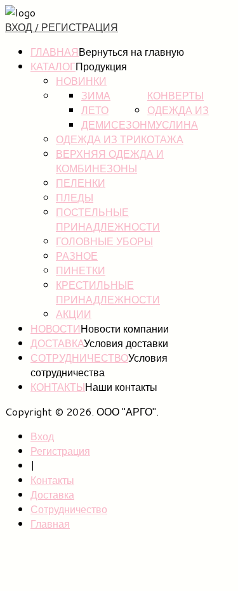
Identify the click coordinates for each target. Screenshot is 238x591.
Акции (73, 314)
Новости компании (125, 328)
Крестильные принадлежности (108, 292)
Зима (95, 95)
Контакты (57, 386)
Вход (42, 436)
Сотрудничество (79, 357)
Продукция (101, 66)
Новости (55, 328)
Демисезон (114, 124)
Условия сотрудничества (99, 364)
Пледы (74, 197)
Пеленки (80, 182)
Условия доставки (126, 343)
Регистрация (60, 450)
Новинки (81, 80)
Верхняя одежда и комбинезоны (110, 160)
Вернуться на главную (131, 51)
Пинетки (80, 270)
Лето (95, 110)
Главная (54, 51)
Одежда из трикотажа (119, 139)
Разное (77, 255)
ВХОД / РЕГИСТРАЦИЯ (61, 27)
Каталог (53, 66)
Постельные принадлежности (108, 219)
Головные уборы (104, 241)
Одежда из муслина (178, 117)
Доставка (57, 343)
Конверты (175, 95)
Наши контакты (121, 386)
